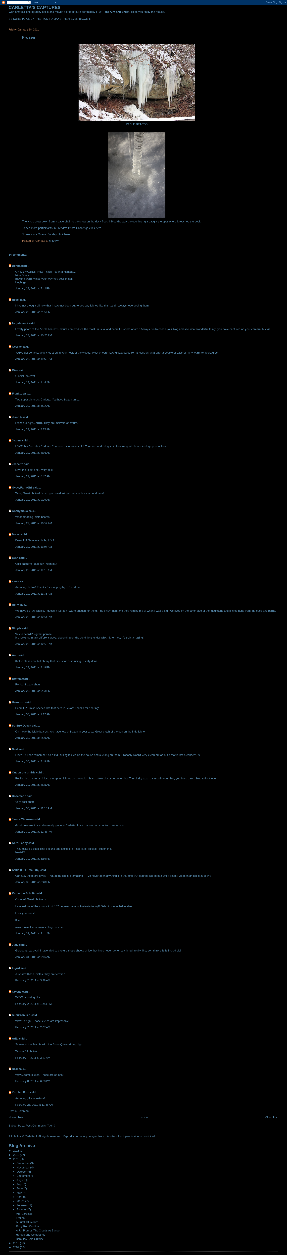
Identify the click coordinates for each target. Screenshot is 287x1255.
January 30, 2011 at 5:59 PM (32, 858)
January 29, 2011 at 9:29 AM (32, 499)
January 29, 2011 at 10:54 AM (33, 523)
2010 (16, 1243)
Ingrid (16, 968)
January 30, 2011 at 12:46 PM (33, 831)
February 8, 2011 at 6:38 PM (32, 1081)
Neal (15, 749)
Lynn (15, 557)
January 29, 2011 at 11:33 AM (33, 593)
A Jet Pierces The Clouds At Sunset (38, 1230)
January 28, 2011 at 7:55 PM (32, 312)
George (17, 346)
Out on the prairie (23, 772)
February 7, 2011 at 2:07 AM (32, 1027)
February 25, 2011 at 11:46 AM (34, 1104)
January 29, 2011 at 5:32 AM (32, 405)
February (23, 1205)
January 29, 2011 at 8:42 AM (32, 476)
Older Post (271, 1117)
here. (99, 228)
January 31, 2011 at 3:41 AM (32, 933)
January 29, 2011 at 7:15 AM (32, 429)
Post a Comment (19, 1111)
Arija (15, 1038)
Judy (15, 944)
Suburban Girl (21, 1015)
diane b (17, 417)
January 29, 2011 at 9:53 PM (32, 691)
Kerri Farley (20, 843)
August (21, 1180)
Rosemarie (19, 796)
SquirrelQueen (21, 725)
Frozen (20, 1218)
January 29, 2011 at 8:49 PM (32, 667)
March (21, 1201)
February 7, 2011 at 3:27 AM (32, 1057)
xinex (15, 581)
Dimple (16, 628)
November (23, 1167)
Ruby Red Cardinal (27, 1226)
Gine (15, 370)
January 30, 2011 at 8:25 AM (32, 784)
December (23, 1163)
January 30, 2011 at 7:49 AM (32, 761)
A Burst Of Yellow (27, 1222)
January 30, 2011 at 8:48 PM (32, 882)
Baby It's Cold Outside (30, 1239)
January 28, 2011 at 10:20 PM (33, 335)
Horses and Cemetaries (30, 1234)
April (20, 1196)
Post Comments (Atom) (40, 1125)
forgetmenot (20, 323)
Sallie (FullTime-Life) (26, 870)
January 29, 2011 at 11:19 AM (33, 570)
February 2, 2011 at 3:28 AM (32, 980)
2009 (16, 1247)
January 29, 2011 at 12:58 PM (33, 644)
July (20, 1184)
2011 (16, 1159)
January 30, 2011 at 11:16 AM (33, 808)
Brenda (16, 678)
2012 (16, 1155)
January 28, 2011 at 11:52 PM (33, 359)
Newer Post (16, 1117)
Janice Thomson (23, 819)
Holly (15, 604)
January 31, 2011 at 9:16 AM (32, 957)
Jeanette (17, 464)
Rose (15, 299)
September (24, 1175)
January (22, 1209)
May (20, 1192)
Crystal (16, 991)
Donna (16, 265)
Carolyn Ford (20, 1092)
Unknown (18, 702)
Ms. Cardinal (24, 1213)
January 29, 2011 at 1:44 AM (32, 382)
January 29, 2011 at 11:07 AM (33, 546)
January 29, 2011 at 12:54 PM (33, 617)
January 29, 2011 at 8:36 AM (32, 452)
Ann (14, 655)
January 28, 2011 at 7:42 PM (32, 288)
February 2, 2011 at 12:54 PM (33, 1004)
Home (144, 1117)
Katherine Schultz (24, 893)
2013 (16, 1150)
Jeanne (16, 440)
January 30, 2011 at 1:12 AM (32, 714)
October (22, 1171)
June (20, 1188)
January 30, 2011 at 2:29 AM (32, 737)
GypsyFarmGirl (22, 487)
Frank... (17, 393)
